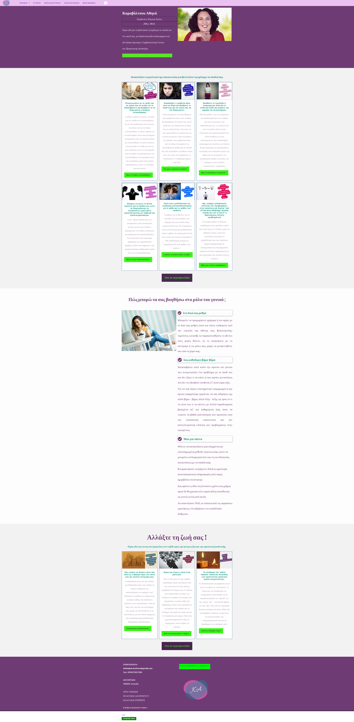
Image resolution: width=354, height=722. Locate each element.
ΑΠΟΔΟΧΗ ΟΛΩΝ (129, 718)
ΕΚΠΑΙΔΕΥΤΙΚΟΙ (52, 3)
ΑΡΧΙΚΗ (23, 3)
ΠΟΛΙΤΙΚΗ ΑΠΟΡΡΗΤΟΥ (136, 696)
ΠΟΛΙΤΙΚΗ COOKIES (134, 700)
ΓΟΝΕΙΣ (37, 3)
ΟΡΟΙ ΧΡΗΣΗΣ (130, 692)
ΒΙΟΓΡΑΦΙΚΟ (89, 3)
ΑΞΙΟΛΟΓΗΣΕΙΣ (71, 3)
